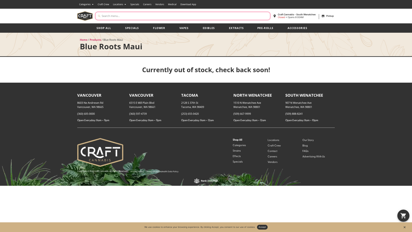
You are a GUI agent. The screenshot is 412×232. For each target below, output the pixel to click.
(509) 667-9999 (242, 114)
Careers (147, 4)
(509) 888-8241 (294, 114)
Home (83, 40)
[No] (404, 228)
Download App (188, 4)
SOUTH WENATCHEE (304, 95)
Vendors (159, 4)
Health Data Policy (169, 172)
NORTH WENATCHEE (252, 95)
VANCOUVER (89, 95)
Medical (172, 4)
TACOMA (189, 95)
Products (95, 40)
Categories (85, 4)
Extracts (236, 28)
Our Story (308, 140)
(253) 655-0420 (190, 114)
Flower (159, 28)
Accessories (297, 28)
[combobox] (185, 16)
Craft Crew (103, 4)
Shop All (104, 28)
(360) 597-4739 (138, 114)
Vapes (184, 28)
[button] (304, 16)
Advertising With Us (313, 156)
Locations (118, 4)
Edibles (209, 28)
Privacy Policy (137, 172)
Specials (134, 4)
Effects (237, 156)
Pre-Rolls (265, 28)
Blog (305, 146)
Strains (237, 151)
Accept (262, 227)
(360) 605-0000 (86, 114)
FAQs (305, 151)
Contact (272, 151)
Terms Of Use (152, 172)
